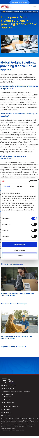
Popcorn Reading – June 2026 (13, 346)
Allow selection (19, 250)
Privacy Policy (20, 418)
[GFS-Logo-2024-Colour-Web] (7, 6)
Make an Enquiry (9, 386)
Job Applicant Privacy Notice (27, 420)
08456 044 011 (9, 389)
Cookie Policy (16, 420)
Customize (19, 255)
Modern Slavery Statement (31, 418)
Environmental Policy (7, 420)
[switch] (34, 224)
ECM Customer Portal (11, 406)
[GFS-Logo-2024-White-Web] (8, 379)
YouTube (7, 415)
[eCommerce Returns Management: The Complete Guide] (19, 279)
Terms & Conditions (11, 418)
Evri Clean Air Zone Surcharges (14, 304)
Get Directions (9, 403)
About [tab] (32, 186)
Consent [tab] (7, 186)
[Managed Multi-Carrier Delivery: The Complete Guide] (19, 321)
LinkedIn (7, 409)
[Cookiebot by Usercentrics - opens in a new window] (28, 181)
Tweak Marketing (20, 430)
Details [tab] (19, 186)
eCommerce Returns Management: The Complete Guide (17, 295)
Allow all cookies (19, 244)
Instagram (8, 412)
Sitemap (3, 418)
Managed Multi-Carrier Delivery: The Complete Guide (16, 337)
